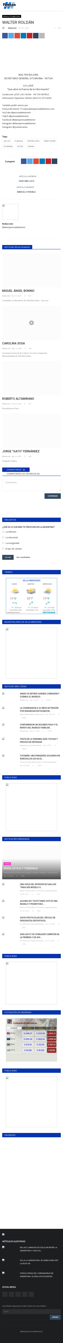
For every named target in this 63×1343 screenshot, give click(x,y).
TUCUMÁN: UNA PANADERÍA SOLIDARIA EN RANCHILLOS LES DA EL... (40, 757)
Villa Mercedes (33, 141)
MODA (7, 864)
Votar (8, 557)
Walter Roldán (50, 141)
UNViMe (31, 146)
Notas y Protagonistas (11, 16)
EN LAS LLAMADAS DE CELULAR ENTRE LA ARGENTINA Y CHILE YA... (38, 1249)
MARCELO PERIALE (26, 192)
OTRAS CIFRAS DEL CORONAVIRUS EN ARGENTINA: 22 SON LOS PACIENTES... (37, 1275)
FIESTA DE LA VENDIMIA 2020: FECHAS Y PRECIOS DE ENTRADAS (39, 740)
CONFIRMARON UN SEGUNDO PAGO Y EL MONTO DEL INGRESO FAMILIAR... (39, 726)
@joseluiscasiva (19, 127)
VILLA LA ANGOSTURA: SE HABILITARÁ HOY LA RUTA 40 (39, 1262)
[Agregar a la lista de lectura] (42, 35)
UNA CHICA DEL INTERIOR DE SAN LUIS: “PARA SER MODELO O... (38, 886)
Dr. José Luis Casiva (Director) (32, 924)
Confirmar (53, 496)
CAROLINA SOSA (13, 343)
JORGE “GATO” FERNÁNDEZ (21, 451)
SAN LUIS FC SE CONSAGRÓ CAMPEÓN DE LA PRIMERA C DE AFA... (39, 936)
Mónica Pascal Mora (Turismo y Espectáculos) (38, 891)
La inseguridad (12, 543)
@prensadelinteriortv (21, 112)
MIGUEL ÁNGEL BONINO (18, 291)
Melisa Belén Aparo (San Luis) (32, 714)
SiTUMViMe (8, 146)
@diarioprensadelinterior (23, 119)
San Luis (7, 141)
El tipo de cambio (13, 548)
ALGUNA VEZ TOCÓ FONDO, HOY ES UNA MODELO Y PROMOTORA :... (39, 902)
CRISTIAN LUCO (26, 181)
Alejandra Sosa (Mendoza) (30, 745)
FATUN (20, 146)
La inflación (10, 531)
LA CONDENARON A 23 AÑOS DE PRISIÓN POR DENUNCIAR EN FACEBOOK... (39, 709)
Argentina (19, 141)
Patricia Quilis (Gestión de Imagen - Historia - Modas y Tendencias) (31, 872)
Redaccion (12, 28)
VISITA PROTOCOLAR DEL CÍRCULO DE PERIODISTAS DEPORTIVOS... (37, 919)
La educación (11, 537)
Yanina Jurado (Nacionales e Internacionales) (38, 762)
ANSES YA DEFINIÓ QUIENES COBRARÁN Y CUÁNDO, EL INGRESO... (39, 695)
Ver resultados (23, 557)
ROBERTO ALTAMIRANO (18, 398)
